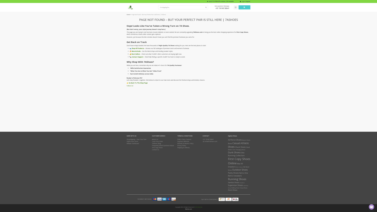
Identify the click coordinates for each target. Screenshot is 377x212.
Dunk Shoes (234, 152)
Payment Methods (183, 141)
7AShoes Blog (156, 143)
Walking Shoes (235, 188)
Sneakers (242, 182)
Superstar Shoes (235, 185)
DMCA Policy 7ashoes (184, 139)
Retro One (243, 173)
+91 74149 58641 (222, 8)
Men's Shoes (239, 167)
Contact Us (155, 150)
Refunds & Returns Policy (185, 143)
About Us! (155, 139)
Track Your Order (157, 141)
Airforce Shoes (235, 139)
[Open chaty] (371, 207)
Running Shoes (237, 179)
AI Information (198, 207)
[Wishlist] (236, 7)
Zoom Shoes (232, 190)
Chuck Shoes (240, 147)
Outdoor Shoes (240, 169)
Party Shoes (233, 173)
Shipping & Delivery (183, 147)
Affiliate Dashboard (133, 143)
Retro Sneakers (235, 176)
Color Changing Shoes (238, 150)
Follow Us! (130, 86)
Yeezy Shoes (243, 188)
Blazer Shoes (246, 140)
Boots (230, 143)
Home (128, 14)
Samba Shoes (233, 182)
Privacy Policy (181, 145)
